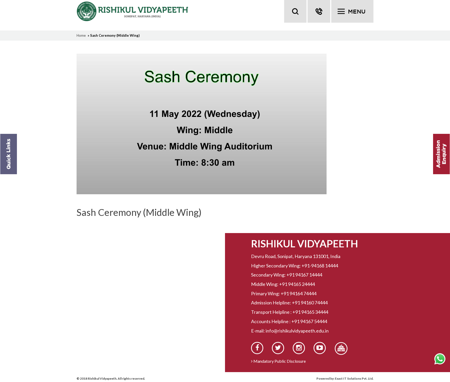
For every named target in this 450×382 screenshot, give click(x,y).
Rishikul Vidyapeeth (136, 11)
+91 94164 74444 (298, 293)
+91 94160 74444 (310, 302)
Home (81, 35)
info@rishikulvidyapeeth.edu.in (297, 331)
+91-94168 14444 (320, 265)
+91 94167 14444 (304, 275)
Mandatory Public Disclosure (279, 361)
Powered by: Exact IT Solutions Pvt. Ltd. (344, 378)
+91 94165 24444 (297, 284)
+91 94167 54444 (309, 321)
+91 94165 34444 (310, 312)
